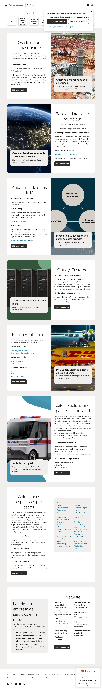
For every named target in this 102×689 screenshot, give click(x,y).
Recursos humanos (17, 361)
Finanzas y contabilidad (19, 351)
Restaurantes (78, 534)
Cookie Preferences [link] (41, 674)
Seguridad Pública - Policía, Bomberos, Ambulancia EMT (81, 529)
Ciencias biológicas (80, 508)
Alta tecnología (62, 544)
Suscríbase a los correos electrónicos (17, 678)
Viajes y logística (80, 541)
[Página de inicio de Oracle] (16, 4)
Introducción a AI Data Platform (22, 241)
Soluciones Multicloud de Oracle (65, 154)
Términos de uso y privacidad (26, 674)
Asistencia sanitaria (63, 541)
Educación (60, 527)
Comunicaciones (62, 508)
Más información (18, 90)
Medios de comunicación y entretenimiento (79, 512)
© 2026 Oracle (11, 674)
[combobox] (51, 4)
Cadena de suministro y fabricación (23, 353)
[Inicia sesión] (92, 5)
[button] (6, 5)
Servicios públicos (80, 544)
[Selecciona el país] (88, 5)
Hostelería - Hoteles (64, 546)
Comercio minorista (81, 536)
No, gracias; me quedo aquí (78, 21)
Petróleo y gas (79, 517)
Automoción (61, 503)
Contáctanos (49, 678)
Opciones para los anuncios (56, 674)
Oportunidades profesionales (73, 674)
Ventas (13, 374)
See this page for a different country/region (60, 27)
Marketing (14, 371)
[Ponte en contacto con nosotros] (96, 5)
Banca (59, 505)
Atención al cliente (17, 376)
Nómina (13, 363)
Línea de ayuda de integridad (36, 678)
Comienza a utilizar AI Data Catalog (23, 221)
